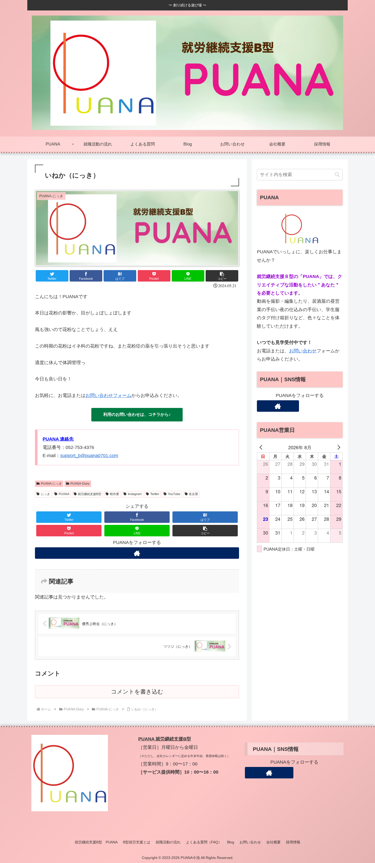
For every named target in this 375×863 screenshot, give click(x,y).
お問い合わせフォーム (108, 395)
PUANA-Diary (80, 483)
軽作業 (114, 494)
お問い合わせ (303, 350)
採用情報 (293, 842)
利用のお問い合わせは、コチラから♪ (137, 414)
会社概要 (273, 842)
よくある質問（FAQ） (204, 842)
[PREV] (262, 447)
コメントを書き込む (137, 691)
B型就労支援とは (136, 842)
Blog (230, 842)
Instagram (135, 494)
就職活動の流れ (168, 842)
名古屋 (193, 494)
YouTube (174, 494)
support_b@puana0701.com (89, 455)
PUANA (64, 494)
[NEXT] (338, 447)
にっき (45, 494)
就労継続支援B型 (89, 494)
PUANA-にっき (51, 483)
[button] (222, 276)
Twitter (154, 494)
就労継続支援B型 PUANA (96, 842)
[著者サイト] (137, 553)
